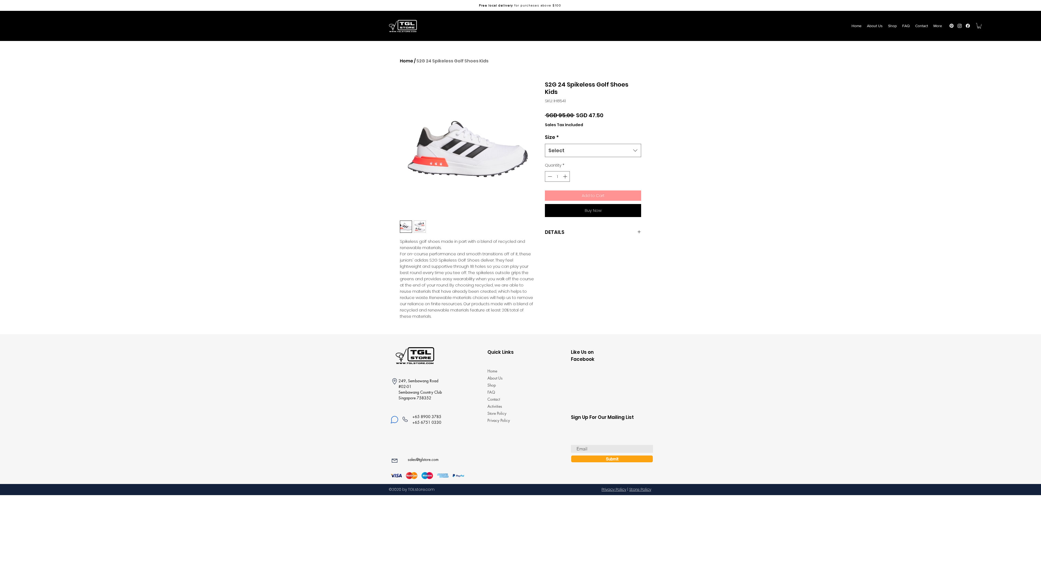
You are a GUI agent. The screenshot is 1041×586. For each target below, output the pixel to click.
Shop (491, 385)
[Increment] (565, 176)
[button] (979, 25)
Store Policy (496, 413)
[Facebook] (968, 25)
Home (406, 61)
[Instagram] (959, 25)
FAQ (491, 392)
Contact (493, 399)
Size (552, 137)
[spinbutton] (557, 176)
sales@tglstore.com (423, 459)
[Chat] (394, 420)
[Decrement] (549, 176)
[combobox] (593, 150)
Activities (494, 406)
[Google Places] (951, 25)
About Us (495, 378)
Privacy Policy (498, 420)
